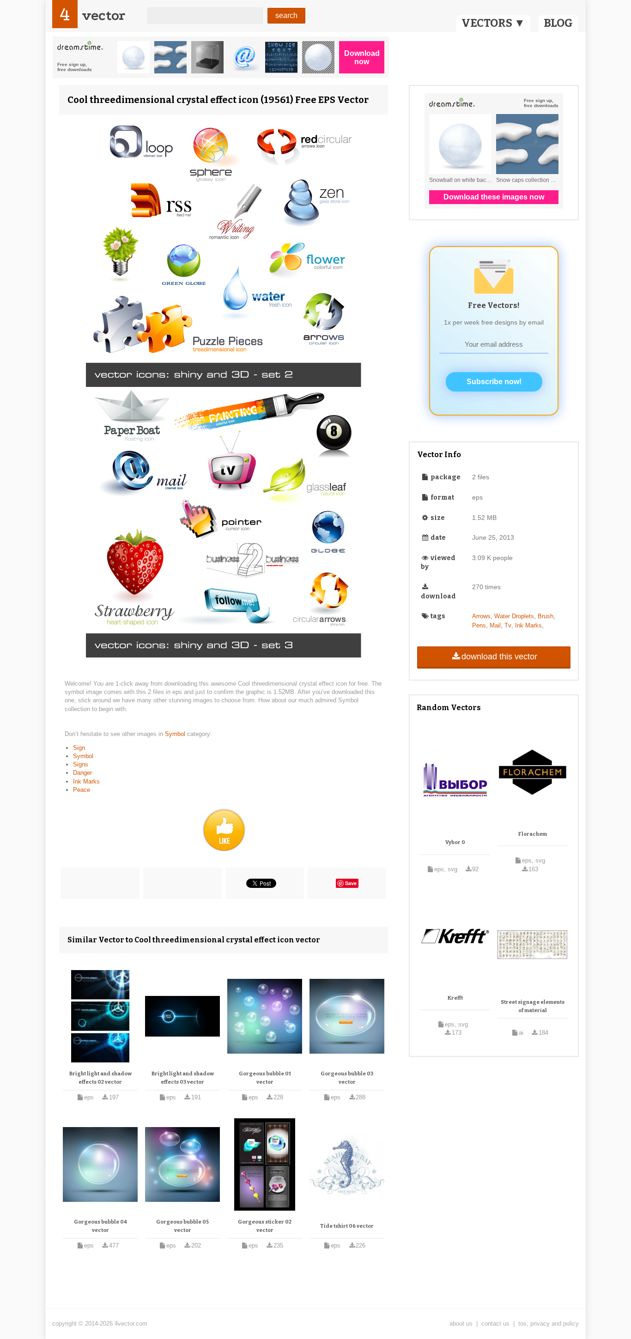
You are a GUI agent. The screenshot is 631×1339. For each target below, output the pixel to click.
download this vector (499, 656)
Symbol (176, 733)
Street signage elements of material (532, 1006)
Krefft (455, 998)
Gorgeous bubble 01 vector (265, 1078)
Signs (80, 764)
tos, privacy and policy (548, 1323)
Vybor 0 (455, 842)
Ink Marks (86, 781)
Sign (79, 747)
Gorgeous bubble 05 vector (182, 1226)
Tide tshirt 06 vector (347, 1226)
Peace (81, 789)
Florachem (532, 834)
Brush (545, 616)
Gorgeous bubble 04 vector (100, 1226)
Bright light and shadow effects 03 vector (183, 1078)
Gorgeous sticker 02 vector (264, 1226)
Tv (507, 625)
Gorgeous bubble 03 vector (347, 1078)
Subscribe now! (494, 382)
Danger (82, 772)
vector (103, 15)
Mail (495, 625)
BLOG (558, 23)
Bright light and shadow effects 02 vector (100, 1078)
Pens (479, 625)
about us (461, 1323)
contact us (495, 1323)
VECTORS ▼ (493, 23)
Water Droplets (514, 616)
